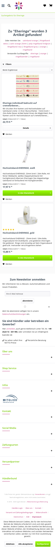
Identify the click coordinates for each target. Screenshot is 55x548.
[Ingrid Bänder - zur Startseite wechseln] (27, 5)
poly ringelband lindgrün (39, 43)
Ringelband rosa (15, 46)
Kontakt (38, 508)
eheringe (34, 53)
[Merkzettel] (44, 5)
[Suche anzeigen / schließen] (9, 5)
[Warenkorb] (50, 5)
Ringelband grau (31, 46)
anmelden (10, 328)
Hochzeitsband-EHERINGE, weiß (19, 168)
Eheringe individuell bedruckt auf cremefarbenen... (20, 104)
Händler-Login (17, 508)
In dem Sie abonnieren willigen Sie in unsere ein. (26, 310)
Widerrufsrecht (41, 512)
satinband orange (30, 40)
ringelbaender (22, 56)
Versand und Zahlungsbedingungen (19, 512)
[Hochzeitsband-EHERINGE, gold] (27, 216)
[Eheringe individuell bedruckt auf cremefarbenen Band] (27, 86)
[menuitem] (3, 5)
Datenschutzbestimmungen (14, 314)
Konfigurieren (43, 544)
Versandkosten (40, 494)
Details (26, 128)
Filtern (8, 64)
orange (43, 46)
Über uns (28, 508)
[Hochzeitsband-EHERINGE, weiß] (27, 151)
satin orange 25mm (18, 43)
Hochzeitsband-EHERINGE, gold (18, 233)
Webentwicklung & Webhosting (37, 502)
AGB (27, 517)
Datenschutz (18, 517)
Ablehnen (10, 544)
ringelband (27, 50)
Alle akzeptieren (25, 544)
